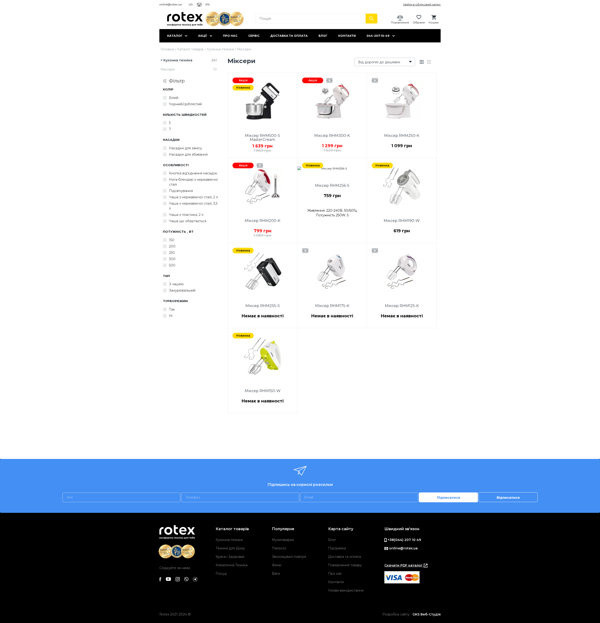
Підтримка (337, 548)
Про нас (230, 36)
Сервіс (253, 36)
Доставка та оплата (289, 36)
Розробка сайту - (411, 614)
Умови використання (346, 590)
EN (208, 4)
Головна (167, 49)
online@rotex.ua (170, 4)
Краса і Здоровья (230, 557)
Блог (323, 36)
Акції (202, 36)
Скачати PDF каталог (404, 565)
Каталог (175, 36)
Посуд (221, 573)
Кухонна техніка (220, 49)
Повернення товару (345, 565)
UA (191, 4)
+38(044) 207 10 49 (404, 540)
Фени (276, 565)
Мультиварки (283, 540)
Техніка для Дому (230, 548)
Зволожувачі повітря (289, 557)
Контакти (347, 36)
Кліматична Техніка (232, 565)
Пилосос (279, 548)
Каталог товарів (190, 49)
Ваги (276, 573)
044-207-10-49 (378, 36)
